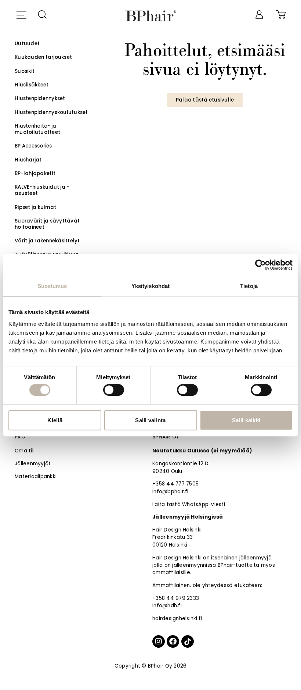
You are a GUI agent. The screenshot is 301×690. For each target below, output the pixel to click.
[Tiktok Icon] (187, 641)
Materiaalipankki (36, 476)
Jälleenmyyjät (33, 463)
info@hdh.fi (167, 605)
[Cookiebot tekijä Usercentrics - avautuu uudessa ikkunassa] (260, 264)
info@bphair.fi (170, 491)
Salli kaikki (246, 420)
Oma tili (25, 450)
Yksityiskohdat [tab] (150, 286)
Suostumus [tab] (52, 286)
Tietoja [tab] (249, 286)
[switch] (113, 390)
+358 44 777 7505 (175, 483)
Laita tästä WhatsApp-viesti (188, 504)
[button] (21, 14)
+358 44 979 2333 (175, 598)
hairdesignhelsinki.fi (177, 618)
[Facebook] (173, 641)
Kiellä (54, 420)
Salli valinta (150, 420)
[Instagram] (158, 641)
